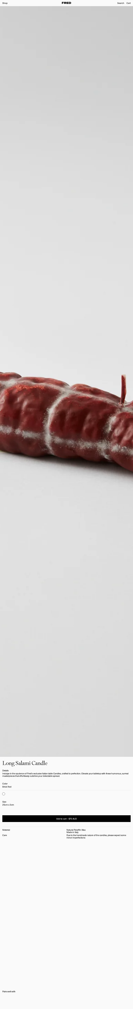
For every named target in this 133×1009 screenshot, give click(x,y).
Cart (129, 3)
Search (120, 3)
